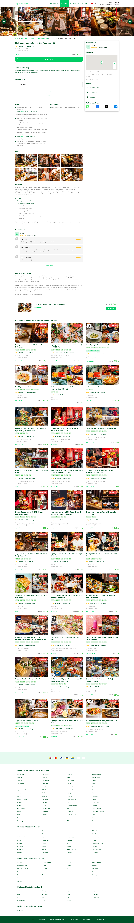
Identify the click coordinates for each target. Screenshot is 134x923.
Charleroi (20, 849)
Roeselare (95, 834)
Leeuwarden (70, 780)
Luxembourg (70, 837)
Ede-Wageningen (47, 790)
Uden (93, 787)
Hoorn (68, 777)
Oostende (70, 852)
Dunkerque (45, 891)
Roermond (70, 811)
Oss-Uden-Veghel (72, 805)
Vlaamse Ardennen (97, 843)
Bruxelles (20, 846)
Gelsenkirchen (46, 875)
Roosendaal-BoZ (71, 815)
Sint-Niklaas (95, 837)
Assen (19, 796)
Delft (18, 815)
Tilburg (94, 780)
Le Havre (44, 897)
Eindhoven (45, 793)
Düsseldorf (45, 869)
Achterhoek (20, 774)
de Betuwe (20, 811)
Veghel (94, 799)
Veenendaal (95, 796)
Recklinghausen (96, 875)
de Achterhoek (21, 808)
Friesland (44, 802)
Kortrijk (44, 849)
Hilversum (70, 774)
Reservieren (110, 308)
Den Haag (20, 821)
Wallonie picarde (96, 849)
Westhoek (95, 852)
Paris (68, 897)
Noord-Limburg (71, 799)
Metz (68, 891)
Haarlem (44, 815)
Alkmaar (19, 777)
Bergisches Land (22, 865)
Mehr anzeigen (49, 265)
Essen (44, 872)
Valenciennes (95, 897)
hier (22, 112)
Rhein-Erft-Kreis (96, 878)
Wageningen (95, 802)
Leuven (69, 831)
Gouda (44, 805)
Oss (68, 802)
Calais (19, 897)
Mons (68, 843)
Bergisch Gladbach (22, 869)
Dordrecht (45, 784)
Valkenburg (95, 793)
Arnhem (19, 793)
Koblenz (69, 862)
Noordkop (70, 796)
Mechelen (70, 840)
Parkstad (69, 808)
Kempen (44, 846)
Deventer (44, 777)
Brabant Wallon (21, 837)
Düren (44, 865)
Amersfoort (20, 784)
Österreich (20, 910)
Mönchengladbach (97, 862)
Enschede (45, 796)
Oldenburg (95, 869)
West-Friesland (96, 808)
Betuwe (19, 802)
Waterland (95, 805)
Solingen (19, 881)
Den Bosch (20, 818)
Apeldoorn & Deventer (23, 790)
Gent (43, 834)
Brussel (19, 843)
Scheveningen (71, 821)
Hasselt (44, 843)
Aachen (19, 862)
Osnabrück (95, 872)
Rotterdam (70, 818)
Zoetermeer (95, 818)
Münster (94, 865)
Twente (94, 784)
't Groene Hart (46, 808)
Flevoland (45, 799)
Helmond (44, 821)
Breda (19, 805)
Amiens (19, 891)
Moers (69, 875)
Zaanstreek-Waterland (98, 811)
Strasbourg (95, 894)
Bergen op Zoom (22, 799)
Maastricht (70, 787)
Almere (19, 780)
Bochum (19, 872)
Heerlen (44, 818)
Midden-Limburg (71, 790)
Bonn (18, 875)
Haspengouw (46, 840)
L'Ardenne (45, 852)
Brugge (19, 840)
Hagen (44, 878)
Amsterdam (20, 787)
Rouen (93, 891)
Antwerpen (20, 834)
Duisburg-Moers (46, 862)
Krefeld (69, 865)
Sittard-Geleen (96, 777)
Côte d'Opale (21, 900)
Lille (43, 900)
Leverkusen (70, 872)
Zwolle (94, 821)
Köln (68, 869)
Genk (43, 831)
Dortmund (20, 878)
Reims (69, 900)
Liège (68, 834)
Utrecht (94, 790)
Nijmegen (69, 793)
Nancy (68, 894)
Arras (18, 894)
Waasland (94, 846)
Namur (69, 846)
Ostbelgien (95, 831)
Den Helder (45, 774)
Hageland (45, 837)
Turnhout (94, 840)
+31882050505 (99, 919)
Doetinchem (45, 780)
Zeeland (94, 815)
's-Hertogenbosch (97, 774)
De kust (19, 852)
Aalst (18, 831)
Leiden (69, 784)
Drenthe (44, 787)
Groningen (45, 811)
